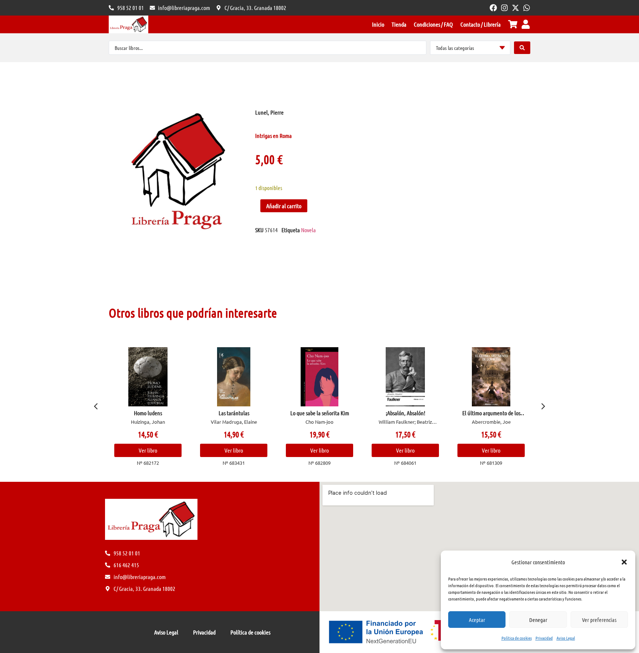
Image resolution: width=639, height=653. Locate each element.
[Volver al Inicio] (128, 24)
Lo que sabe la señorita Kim (319, 412)
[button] (624, 562)
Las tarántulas (234, 412)
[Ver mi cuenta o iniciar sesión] (525, 24)
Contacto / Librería (480, 24)
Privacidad (544, 638)
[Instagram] (504, 7)
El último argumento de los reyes (491, 415)
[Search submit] (522, 47)
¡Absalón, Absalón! (405, 412)
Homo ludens (148, 412)
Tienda (399, 24)
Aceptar (477, 619)
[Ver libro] (148, 376)
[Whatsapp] (526, 7)
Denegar (538, 619)
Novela (308, 229)
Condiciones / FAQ (433, 24)
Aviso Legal (566, 638)
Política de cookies (516, 638)
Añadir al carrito (283, 205)
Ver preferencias (599, 619)
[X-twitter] (515, 7)
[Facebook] (493, 7)
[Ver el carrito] (512, 24)
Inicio (378, 24)
